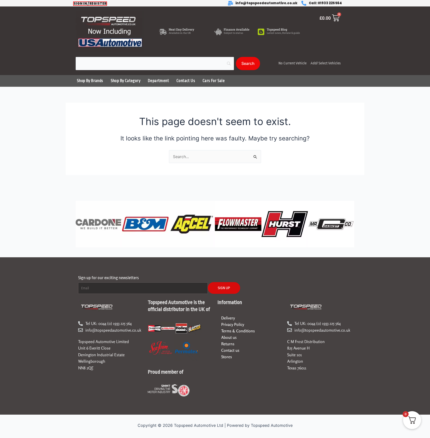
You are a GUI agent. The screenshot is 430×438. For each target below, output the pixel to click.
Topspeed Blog (277, 29)
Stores (226, 356)
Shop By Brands (90, 81)
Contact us (230, 350)
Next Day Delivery (181, 29)
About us (229, 337)
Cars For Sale (214, 81)
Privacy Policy (232, 324)
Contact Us (185, 81)
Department (158, 81)
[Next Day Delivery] (163, 32)
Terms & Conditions (238, 330)
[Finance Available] (218, 32)
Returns (227, 343)
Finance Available (236, 29)
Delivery (228, 317)
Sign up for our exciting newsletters (108, 277)
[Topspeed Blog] (261, 32)
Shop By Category (125, 81)
